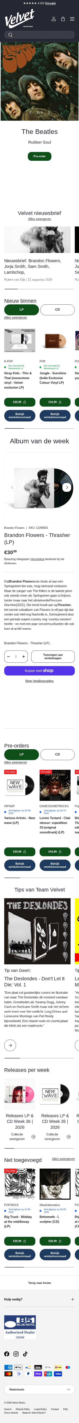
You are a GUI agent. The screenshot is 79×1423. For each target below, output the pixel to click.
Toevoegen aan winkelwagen (53, 656)
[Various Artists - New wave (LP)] (19, 785)
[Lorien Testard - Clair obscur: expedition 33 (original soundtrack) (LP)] (55, 785)
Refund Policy (23, 1409)
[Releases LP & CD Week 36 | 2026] (19, 1094)
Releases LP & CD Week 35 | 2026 (55, 1121)
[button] (63, 19)
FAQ (65, 1409)
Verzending (37, 559)
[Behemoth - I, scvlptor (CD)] (55, 1184)
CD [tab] (57, 309)
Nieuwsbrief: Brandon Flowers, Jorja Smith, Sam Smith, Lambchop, (32, 266)
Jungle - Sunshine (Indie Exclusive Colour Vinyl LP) (53, 377)
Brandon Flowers (14, 527)
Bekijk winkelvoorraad (20, 415)
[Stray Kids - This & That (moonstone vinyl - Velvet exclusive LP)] (19, 340)
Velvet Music (18, 1402)
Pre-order (39, 156)
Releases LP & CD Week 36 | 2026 (19, 1121)
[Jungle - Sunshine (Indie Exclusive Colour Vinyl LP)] (55, 340)
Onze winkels (11, 1412)
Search (8, 1409)
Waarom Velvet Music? (34, 1412)
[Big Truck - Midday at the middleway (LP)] (19, 1184)
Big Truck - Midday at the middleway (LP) (18, 1221)
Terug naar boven (39, 1282)
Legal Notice (40, 1409)
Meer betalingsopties (39, 681)
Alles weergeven (39, 219)
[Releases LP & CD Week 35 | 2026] (55, 1094)
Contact (55, 1409)
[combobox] (39, 35)
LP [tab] (22, 309)
